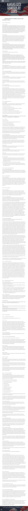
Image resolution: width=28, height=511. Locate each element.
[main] (14, 8)
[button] (1, 1)
